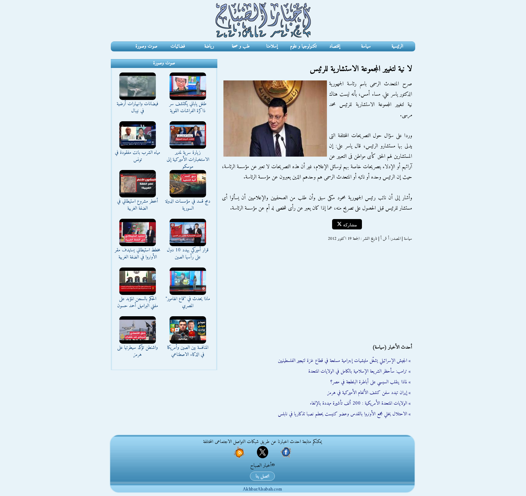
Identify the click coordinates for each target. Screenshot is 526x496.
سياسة (366, 46)
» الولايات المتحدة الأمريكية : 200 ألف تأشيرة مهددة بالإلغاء (360, 403)
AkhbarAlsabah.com (262, 489)
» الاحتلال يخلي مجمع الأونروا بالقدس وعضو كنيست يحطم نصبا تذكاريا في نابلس (344, 414)
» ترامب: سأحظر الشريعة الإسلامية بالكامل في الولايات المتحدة (359, 371)
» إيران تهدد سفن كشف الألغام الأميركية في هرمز (369, 392)
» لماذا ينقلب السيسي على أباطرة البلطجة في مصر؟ (370, 382)
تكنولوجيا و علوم (303, 46)
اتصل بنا (262, 476)
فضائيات (177, 46)
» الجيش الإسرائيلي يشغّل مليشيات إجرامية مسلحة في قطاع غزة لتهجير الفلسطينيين (344, 360)
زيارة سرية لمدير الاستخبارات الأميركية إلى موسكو (188, 159)
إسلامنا (272, 46)
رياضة (209, 46)
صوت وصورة (146, 46)
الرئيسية (397, 46)
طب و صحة (241, 46)
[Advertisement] (316, 292)
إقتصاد (334, 46)
